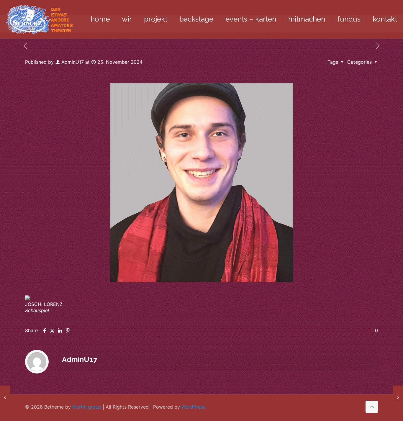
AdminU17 (72, 62)
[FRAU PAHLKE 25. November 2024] (5, 397)
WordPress (193, 407)
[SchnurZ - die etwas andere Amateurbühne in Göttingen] (39, 19)
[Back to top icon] (372, 407)
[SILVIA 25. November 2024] (398, 397)
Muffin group (86, 407)
